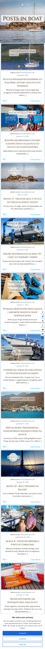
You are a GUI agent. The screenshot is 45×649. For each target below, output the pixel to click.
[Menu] (22, 5)
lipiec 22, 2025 (22, 195)
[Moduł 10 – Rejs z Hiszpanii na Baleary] (22, 463)
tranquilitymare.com (27, 73)
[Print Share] (42, 334)
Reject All (22, 644)
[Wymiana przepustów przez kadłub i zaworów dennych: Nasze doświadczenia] (22, 286)
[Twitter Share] (42, 321)
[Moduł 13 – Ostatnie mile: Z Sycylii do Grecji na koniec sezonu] (22, 176)
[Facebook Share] (42, 312)
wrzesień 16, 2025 (22, 136)
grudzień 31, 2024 (22, 424)
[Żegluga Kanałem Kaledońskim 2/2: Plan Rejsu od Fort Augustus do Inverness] (22, 56)
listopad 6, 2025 (22, 75)
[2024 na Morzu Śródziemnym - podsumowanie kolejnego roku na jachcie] (22, 405)
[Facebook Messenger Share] (42, 316)
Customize (22, 639)
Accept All (22, 633)
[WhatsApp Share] (42, 325)
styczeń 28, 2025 (22, 366)
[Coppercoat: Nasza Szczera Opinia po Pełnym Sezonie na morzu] (22, 347)
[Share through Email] (42, 329)
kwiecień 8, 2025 (22, 250)
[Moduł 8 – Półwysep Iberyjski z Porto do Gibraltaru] (22, 518)
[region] (22, 631)
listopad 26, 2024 (22, 482)
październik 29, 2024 (22, 537)
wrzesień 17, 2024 (22, 595)
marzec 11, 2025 (22, 305)
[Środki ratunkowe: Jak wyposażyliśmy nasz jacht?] (22, 576)
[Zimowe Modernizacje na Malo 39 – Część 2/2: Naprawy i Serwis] (22, 231)
